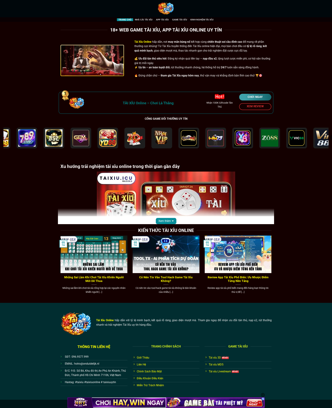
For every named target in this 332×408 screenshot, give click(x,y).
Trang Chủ (124, 19)
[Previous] (59, 269)
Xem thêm (164, 221)
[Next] (272, 269)
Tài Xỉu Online (105, 320)
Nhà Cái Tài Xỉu (144, 19)
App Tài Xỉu (162, 19)
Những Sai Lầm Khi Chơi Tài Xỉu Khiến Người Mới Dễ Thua (94, 279)
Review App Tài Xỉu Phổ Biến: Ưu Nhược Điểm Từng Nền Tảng (238, 279)
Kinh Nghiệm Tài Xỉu (202, 19)
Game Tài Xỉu (179, 19)
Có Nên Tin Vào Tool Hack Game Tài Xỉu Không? (166, 279)
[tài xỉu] (166, 8)
